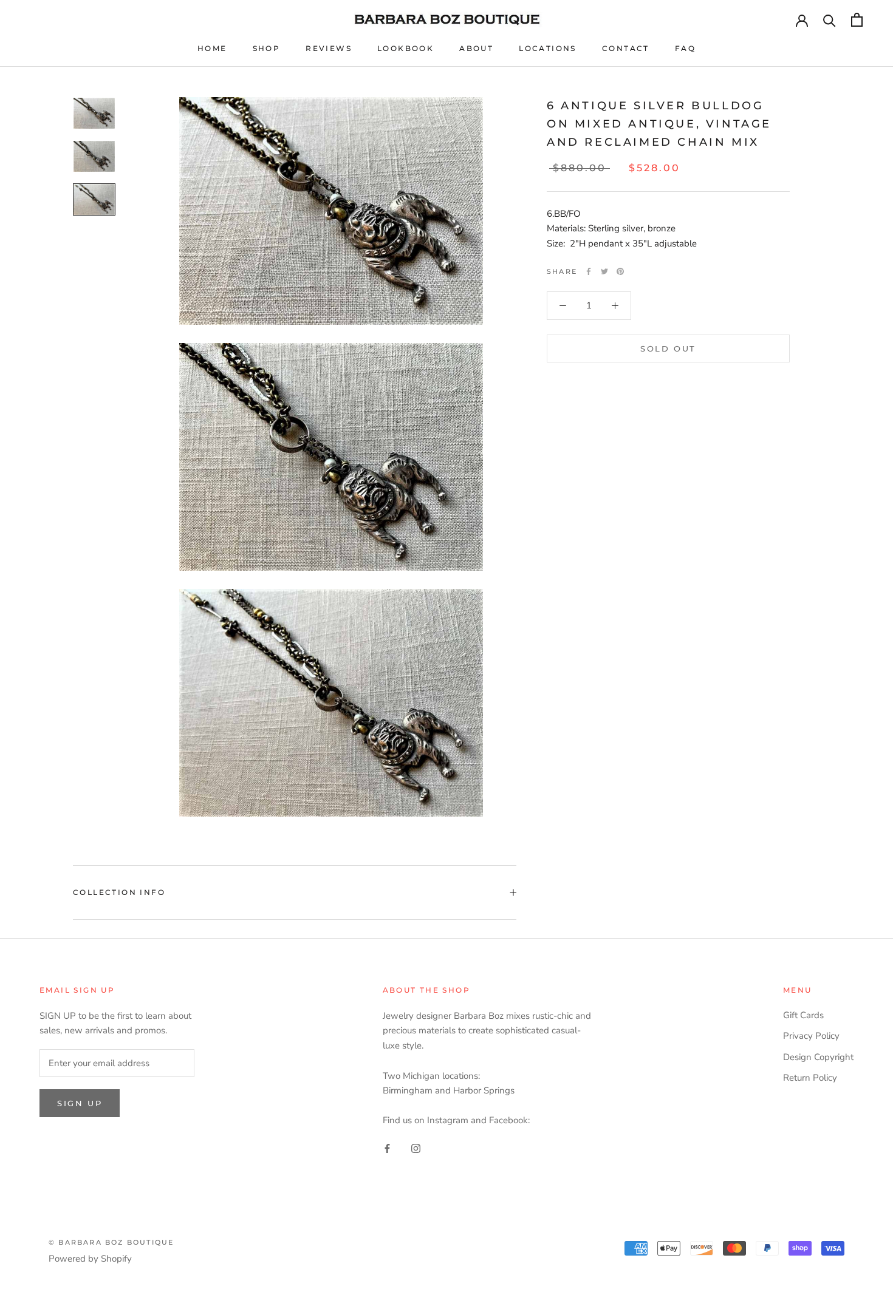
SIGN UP (79, 1103)
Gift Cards (803, 1015)
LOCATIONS (548, 48)
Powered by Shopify (90, 1259)
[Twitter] (604, 271)
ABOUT (476, 48)
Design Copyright (818, 1057)
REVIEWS (329, 48)
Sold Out (668, 348)
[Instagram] (415, 1147)
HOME (212, 48)
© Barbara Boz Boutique (111, 1242)
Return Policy (810, 1078)
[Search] (829, 19)
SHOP (267, 48)
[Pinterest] (620, 271)
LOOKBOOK (405, 48)
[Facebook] (588, 271)
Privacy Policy (811, 1036)
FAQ (685, 48)
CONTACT (625, 48)
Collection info (119, 892)
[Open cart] (857, 20)
